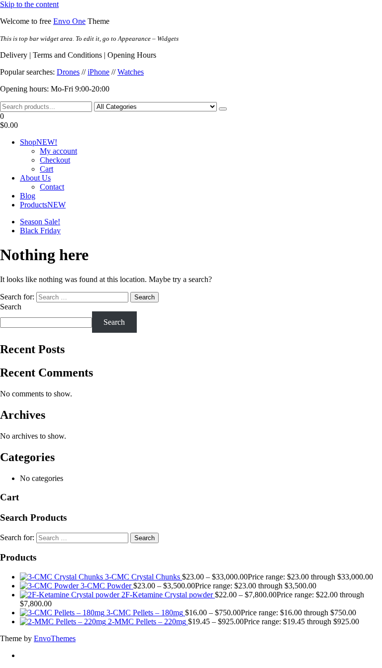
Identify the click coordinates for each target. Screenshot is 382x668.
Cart (46, 169)
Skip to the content (29, 4)
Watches (130, 72)
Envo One (69, 21)
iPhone (98, 72)
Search (10, 306)
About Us (35, 178)
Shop (38, 142)
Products (43, 204)
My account (58, 151)
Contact (52, 187)
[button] (191, 121)
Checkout (55, 160)
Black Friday (40, 230)
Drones (68, 72)
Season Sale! (40, 221)
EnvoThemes (55, 638)
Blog (27, 195)
